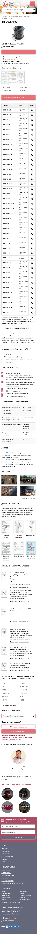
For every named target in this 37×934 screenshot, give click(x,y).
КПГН (5, 464)
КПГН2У (6, 453)
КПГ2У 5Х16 (6, 312)
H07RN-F (4, 697)
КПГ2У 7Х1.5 (7, 115)
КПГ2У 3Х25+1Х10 (9, 184)
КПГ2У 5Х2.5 (7, 268)
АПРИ (22, 683)
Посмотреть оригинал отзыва (19, 587)
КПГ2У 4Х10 (6, 223)
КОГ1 (22, 700)
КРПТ (3, 683)
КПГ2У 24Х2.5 (7, 164)
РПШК (3, 690)
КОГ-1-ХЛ (23, 697)
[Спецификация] (18, 547)
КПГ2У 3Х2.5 (7, 179)
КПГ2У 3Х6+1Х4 (8, 213)
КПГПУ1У (7, 459)
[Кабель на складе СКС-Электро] (28, 479)
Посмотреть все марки (8, 705)
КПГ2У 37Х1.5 (7, 302)
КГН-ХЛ (4, 700)
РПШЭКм (5, 693)
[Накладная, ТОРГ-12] (18, 527)
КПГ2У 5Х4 (6, 273)
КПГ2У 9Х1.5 (7, 120)
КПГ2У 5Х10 (6, 287)
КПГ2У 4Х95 (6, 258)
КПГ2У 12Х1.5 (7, 139)
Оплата (22, 90)
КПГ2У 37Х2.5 (7, 169)
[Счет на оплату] (6, 527)
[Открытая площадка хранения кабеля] (9, 479)
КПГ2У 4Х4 (6, 248)
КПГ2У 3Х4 (6, 199)
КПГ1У (4, 687)
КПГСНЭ (23, 693)
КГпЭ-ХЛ (23, 690)
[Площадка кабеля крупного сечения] (9, 491)
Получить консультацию (18, 731)
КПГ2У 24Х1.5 (7, 159)
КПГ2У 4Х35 (6, 243)
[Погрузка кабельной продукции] (28, 491)
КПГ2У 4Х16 (6, 228)
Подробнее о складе (29, 499)
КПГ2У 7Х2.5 (7, 277)
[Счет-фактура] (31, 527)
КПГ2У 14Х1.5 (7, 149)
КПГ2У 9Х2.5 (7, 125)
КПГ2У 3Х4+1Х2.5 (8, 203)
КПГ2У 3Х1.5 (7, 174)
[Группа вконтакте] (11, 926)
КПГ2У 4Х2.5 (7, 233)
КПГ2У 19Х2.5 (7, 154)
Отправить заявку (18, 52)
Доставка (6, 87)
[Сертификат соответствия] (31, 547)
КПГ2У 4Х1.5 (7, 218)
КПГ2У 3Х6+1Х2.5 (8, 208)
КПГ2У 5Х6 (6, 297)
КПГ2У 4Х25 (6, 238)
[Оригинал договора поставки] (6, 547)
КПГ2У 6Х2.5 (7, 110)
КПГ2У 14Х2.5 (7, 292)
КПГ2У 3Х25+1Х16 (9, 189)
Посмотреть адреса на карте (10, 902)
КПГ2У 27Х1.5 (7, 282)
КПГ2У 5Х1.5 (7, 263)
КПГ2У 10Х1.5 (7, 129)
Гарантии (6, 90)
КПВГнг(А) (24, 687)
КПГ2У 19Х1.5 (7, 194)
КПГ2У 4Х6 (6, 253)
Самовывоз (24, 87)
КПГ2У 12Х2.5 (7, 144)
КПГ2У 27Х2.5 (7, 307)
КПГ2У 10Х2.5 (7, 134)
